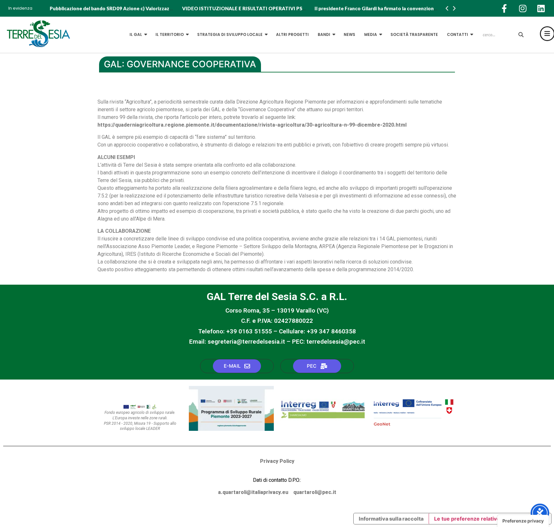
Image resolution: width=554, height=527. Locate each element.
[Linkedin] (541, 8)
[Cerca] (521, 35)
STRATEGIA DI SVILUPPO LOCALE (230, 34)
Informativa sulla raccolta (391, 518)
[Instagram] (522, 8)
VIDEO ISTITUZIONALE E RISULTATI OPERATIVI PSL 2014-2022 (256, 8)
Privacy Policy (277, 461)
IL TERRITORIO (169, 34)
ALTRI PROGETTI (292, 34)
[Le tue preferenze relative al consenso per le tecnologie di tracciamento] (523, 521)
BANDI (324, 34)
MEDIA (370, 34)
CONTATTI (457, 34)
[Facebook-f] (504, 8)
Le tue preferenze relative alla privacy (481, 518)
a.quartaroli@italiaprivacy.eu (253, 492)
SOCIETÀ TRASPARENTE (414, 34)
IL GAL (136, 34)
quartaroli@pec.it (314, 492)
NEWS (349, 34)
